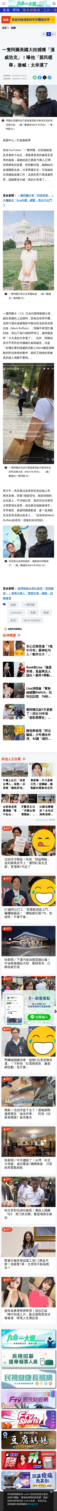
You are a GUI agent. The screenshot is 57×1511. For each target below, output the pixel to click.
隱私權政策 (32, 1504)
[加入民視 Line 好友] (28, 1007)
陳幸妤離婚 (31, 10)
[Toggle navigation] (4, 3)
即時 (16, 10)
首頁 (6, 10)
